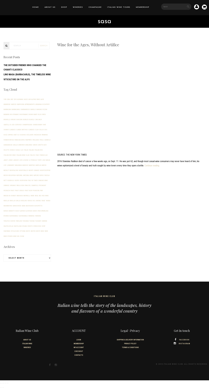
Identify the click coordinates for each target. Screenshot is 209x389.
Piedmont (42, 185)
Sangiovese (17, 206)
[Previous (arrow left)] (1, 387)
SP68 (39, 211)
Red (40, 196)
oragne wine (43, 180)
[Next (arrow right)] (3, 387)
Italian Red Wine (10, 155)
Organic (13, 185)
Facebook (37, 135)
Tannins (38, 216)
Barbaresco (25, 109)
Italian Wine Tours (118, 7)
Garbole (47, 140)
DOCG (5, 135)
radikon (20, 196)
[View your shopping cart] (204, 7)
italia (26, 150)
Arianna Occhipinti (42, 104)
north (17, 180)
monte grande (34, 170)
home (35, 7)
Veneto (30, 226)
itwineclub (43, 155)
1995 (5, 99)
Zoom (22, 236)
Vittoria (22, 231)
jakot (6, 160)
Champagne (95, 7)
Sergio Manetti (9, 211)
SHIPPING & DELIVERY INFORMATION (130, 340)
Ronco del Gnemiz (34, 201)
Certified (18, 125)
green (35, 145)
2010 (15, 99)
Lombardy (10, 165)
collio (41, 130)
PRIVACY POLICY (130, 344)
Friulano (35, 140)
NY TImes (35, 180)
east (15, 135)
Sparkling (44, 211)
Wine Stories (8, 236)
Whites (33, 231)
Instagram (184, 344)
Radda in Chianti (10, 196)
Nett (5, 180)
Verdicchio (37, 226)
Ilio (22, 150)
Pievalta (7, 191)
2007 (11, 99)
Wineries (78, 7)
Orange (6, 185)
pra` (41, 191)
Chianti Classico (10, 130)
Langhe (16, 160)
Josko (10, 160)
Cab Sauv (38, 120)
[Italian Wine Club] (9, 7)
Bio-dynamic (14, 114)
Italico (32, 155)
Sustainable (13, 216)
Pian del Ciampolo (31, 185)
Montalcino (14, 170)
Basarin (6, 114)
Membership (142, 7)
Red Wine (45, 196)
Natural (19, 175)
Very (43, 226)
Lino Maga (46, 160)
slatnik (22, 211)
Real (36, 196)
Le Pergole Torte (35, 160)
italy (37, 155)
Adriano (20, 99)
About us (50, 7)
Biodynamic (23, 114)
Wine (46, 231)
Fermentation (9, 140)
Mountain (12, 175)
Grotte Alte (42, 145)
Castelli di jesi (9, 125)
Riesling (24, 201)
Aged (26, 99)
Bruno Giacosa (16, 120)
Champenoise (27, 125)
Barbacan (7, 109)
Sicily (17, 211)
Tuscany (38, 221)
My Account (79, 347)
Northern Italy (25, 180)
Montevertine (45, 170)
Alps (42, 99)
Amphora (20, 104)
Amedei (13, 104)
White (28, 231)
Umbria (44, 221)
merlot (6, 170)
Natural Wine (28, 175)
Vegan (24, 226)
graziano (28, 145)
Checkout (78, 351)
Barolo (33, 109)
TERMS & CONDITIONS (130, 347)
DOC (45, 130)
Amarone (7, 104)
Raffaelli (26, 196)
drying (10, 135)
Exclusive (30, 135)
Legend (25, 160)
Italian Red (38, 150)
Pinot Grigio (19, 191)
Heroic (12, 150)
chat (44, 125)
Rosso (48, 201)
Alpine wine (35, 99)
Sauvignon (30, 206)
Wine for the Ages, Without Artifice (88, 44)
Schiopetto (38, 206)
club (37, 130)
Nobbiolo (10, 180)
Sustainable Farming (26, 216)
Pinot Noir (28, 191)
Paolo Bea (20, 185)
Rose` (43, 201)
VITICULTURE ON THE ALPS (17, 79)
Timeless (19, 221)
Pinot (12, 191)
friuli (42, 140)
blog (40, 114)
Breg (44, 114)
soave (35, 211)
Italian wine (27, 344)
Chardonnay (37, 125)
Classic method (22, 130)
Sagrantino (8, 206)
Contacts (78, 355)
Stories (6, 216)
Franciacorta (19, 140)
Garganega (8, 145)
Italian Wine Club (22, 155)
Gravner (21, 145)
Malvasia (18, 165)
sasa (23, 206)
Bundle (32, 120)
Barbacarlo (16, 109)
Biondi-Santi (33, 114)
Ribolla (6, 201)
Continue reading (151, 165)
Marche (25, 165)
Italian (31, 150)
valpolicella (8, 226)
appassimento (30, 104)
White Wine (40, 231)
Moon (6, 175)
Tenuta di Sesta (9, 221)
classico (31, 130)
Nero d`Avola (44, 175)
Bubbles (26, 120)
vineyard (7, 231)
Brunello (7, 120)
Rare (32, 196)
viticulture (15, 231)
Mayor (44, 165)
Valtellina (18, 226)
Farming (45, 135)
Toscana (25, 221)
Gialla (15, 145)
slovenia (28, 211)
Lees (20, 160)
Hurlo (17, 150)
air (29, 99)
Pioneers (36, 191)
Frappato (28, 140)
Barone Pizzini (41, 109)
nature (36, 175)
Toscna (32, 221)
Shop (64, 7)
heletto (6, 150)
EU (18, 135)
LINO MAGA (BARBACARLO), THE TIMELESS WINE (27, 74)
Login (78, 340)
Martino (32, 165)
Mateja (38, 165)
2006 (8, 99)
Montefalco (23, 170)
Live (5, 165)
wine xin (16, 236)
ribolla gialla (15, 201)
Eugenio (23, 135)
